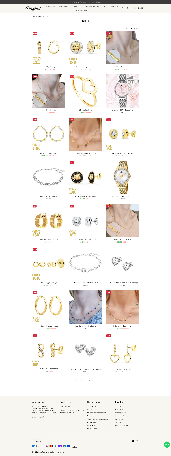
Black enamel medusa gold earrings (85, 196)
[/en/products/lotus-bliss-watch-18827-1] (122, 177)
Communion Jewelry (121, 416)
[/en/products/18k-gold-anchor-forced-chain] (122, 220)
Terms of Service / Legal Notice (97, 419)
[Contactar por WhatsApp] (167, 444)
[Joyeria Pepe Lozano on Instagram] (137, 441)
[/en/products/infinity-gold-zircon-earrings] (48, 350)
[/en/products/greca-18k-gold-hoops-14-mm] (48, 220)
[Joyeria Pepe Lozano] (33, 8)
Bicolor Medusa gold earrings (85, 67)
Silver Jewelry (64, 6)
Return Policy (91, 422)
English (140, 8)
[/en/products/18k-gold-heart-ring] (85, 91)
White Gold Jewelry (121, 425)
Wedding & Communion (91, 6)
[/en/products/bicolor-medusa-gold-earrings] (85, 47)
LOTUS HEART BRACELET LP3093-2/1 (85, 282)
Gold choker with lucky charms (85, 153)
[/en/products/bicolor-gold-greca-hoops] (48, 134)
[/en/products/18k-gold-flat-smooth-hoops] (48, 307)
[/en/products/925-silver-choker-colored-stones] (85, 307)
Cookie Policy (91, 425)
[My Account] (127, 8)
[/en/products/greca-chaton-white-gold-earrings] (85, 220)
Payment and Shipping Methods (97, 413)
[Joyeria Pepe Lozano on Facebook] (133, 441)
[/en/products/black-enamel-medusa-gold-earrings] (85, 177)
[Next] (96, 381)
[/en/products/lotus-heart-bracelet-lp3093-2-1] (85, 263)
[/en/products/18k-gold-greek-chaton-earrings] (122, 134)
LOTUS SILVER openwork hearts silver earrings (122, 283)
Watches (77, 6)
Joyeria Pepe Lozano (44, 452)
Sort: (131, 28)
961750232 (68, 406)
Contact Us (91, 409)
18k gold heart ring (85, 110)
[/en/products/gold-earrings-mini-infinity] (48, 263)
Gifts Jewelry (119, 422)
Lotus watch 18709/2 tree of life (122, 110)
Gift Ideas (114, 6)
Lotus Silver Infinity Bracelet (48, 196)
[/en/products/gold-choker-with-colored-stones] (122, 307)
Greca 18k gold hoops (49, 67)
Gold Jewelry (50, 6)
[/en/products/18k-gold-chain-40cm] (48, 91)
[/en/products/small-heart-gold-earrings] (122, 350)
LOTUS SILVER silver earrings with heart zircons (85, 369)
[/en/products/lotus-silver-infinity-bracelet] (48, 177)
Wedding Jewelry (120, 413)
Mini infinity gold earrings (48, 283)
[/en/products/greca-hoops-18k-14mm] (48, 47)
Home (34, 16)
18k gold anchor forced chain (122, 239)
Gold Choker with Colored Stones (122, 326)
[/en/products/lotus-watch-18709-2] (122, 91)
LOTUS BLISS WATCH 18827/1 (122, 196)
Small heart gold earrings (122, 369)
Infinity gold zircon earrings (49, 369)
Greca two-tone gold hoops (49, 153)
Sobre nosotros (81, 10)
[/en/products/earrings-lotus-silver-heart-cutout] (122, 263)
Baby (105, 6)
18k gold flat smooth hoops (49, 326)
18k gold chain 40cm (49, 110)
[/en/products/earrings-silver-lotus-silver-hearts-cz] (85, 350)
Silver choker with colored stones (85, 326)
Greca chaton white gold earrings (85, 239)
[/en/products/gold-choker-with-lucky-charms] (85, 134)
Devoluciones (91, 416)
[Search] (122, 8)
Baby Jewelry (119, 419)
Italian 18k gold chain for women (122, 67)
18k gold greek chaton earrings (122, 153)
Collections (40, 16)
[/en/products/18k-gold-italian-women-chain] (122, 47)
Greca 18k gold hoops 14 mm (48, 239)
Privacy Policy (92, 429)
